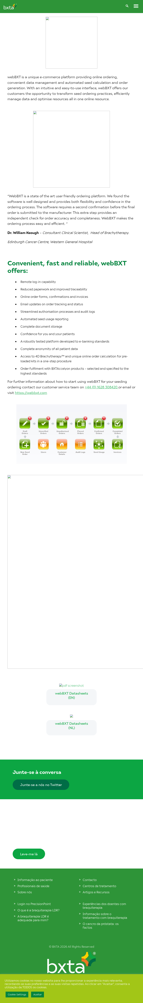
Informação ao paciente (35, 880)
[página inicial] (71, 972)
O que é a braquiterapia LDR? (38, 910)
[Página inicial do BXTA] (10, 8)
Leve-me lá (29, 854)
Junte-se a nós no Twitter (41, 784)
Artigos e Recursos (96, 892)
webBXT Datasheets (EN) (71, 695)
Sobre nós (25, 892)
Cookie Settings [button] (17, 994)
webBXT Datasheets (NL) (71, 725)
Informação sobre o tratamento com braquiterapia (105, 915)
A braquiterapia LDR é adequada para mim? (33, 918)
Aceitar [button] (37, 994)
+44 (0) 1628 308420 (101, 387)
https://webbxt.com (31, 392)
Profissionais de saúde (33, 886)
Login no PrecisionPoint (34, 904)
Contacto (90, 880)
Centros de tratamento (99, 886)
